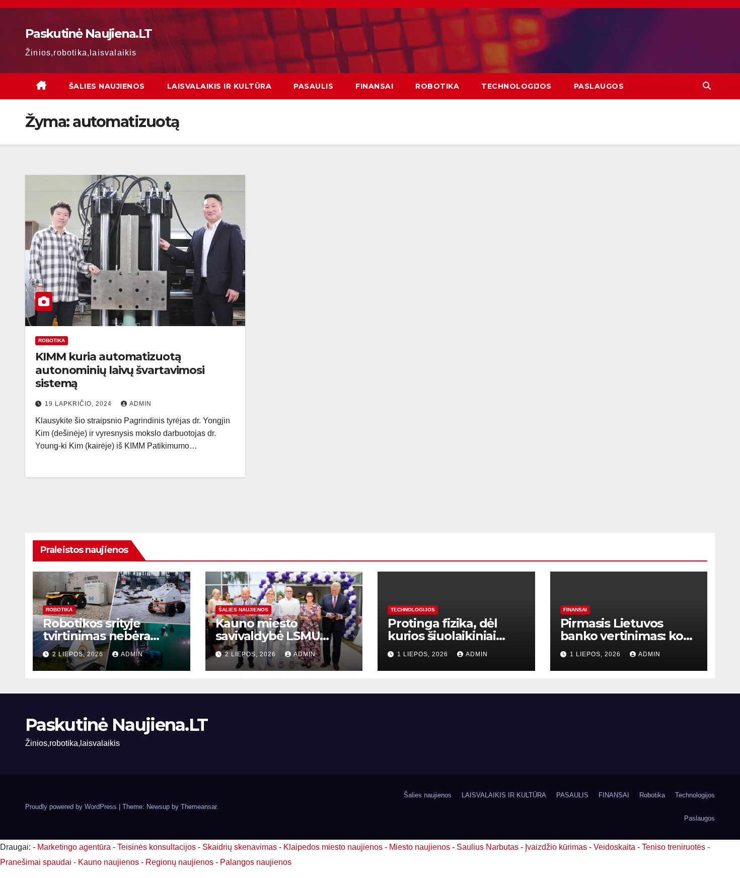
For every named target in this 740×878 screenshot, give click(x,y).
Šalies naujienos (107, 86)
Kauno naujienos (108, 862)
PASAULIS (313, 86)
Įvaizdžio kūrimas (556, 847)
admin (140, 403)
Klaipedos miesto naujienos (333, 847)
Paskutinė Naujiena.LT (88, 33)
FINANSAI (374, 86)
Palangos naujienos (255, 862)
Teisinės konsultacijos (156, 847)
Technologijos (516, 86)
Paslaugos (599, 86)
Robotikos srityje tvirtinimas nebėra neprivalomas (96, 636)
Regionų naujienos (179, 862)
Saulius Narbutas (488, 847)
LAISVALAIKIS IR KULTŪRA (219, 86)
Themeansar (198, 806)
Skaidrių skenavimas (239, 847)
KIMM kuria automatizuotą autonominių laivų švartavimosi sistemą (119, 370)
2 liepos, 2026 (78, 654)
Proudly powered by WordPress (72, 806)
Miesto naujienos (419, 847)
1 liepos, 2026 (423, 654)
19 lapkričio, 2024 (79, 403)
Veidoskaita (614, 847)
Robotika (437, 86)
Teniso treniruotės (673, 847)
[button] (707, 86)
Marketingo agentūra (74, 847)
